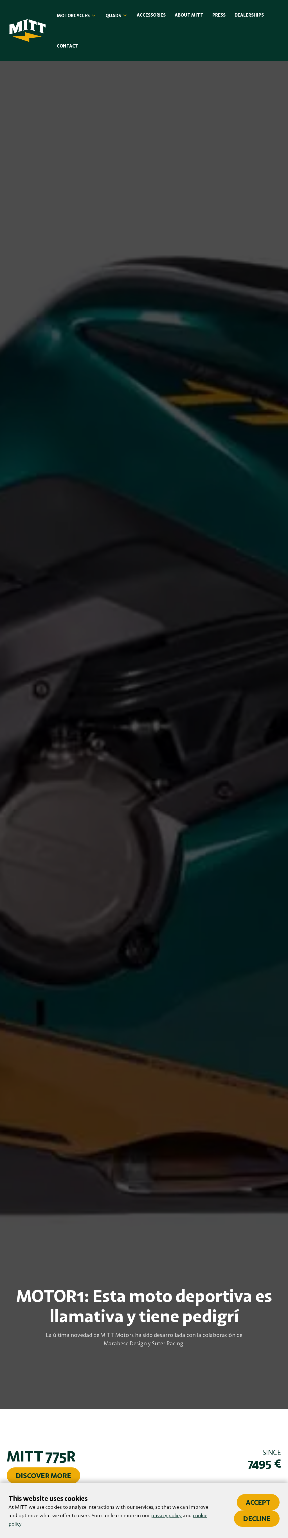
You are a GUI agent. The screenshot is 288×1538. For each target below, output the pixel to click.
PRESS (219, 15)
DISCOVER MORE (43, 1475)
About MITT (189, 15)
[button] (76, 15)
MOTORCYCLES (73, 15)
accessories (151, 15)
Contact (67, 46)
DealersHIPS (249, 15)
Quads (113, 15)
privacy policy (166, 1515)
